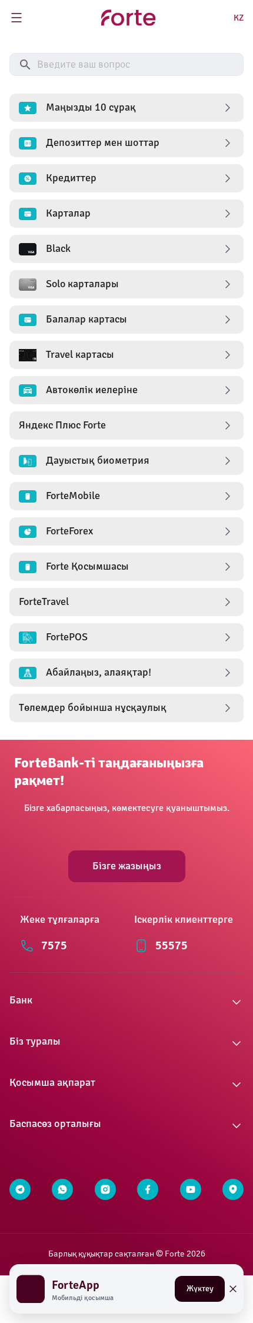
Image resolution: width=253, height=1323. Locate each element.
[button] (126, 108)
